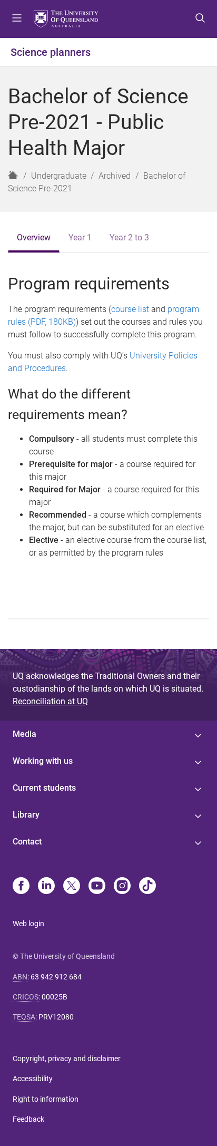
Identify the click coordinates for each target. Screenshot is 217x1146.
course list (130, 309)
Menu (17, 19)
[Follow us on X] (71, 886)
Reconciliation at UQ (50, 701)
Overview (34, 237)
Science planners (51, 52)
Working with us (43, 761)
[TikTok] (147, 886)
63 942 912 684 (56, 977)
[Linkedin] (46, 886)
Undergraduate (58, 176)
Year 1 (80, 237)
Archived (114, 176)
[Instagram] (122, 886)
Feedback (28, 1119)
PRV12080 (56, 1017)
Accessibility (33, 1078)
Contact (27, 842)
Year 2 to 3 (129, 237)
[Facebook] (21, 886)
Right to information (45, 1099)
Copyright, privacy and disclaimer (67, 1058)
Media (24, 734)
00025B (54, 997)
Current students (44, 788)
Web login (28, 923)
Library (26, 815)
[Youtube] (96, 886)
